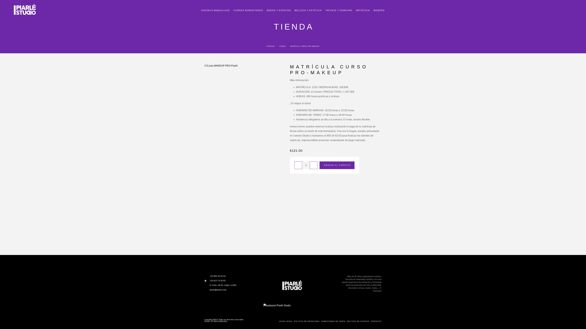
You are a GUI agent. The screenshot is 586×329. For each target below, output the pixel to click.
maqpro (379, 10)
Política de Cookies (358, 321)
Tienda (282, 46)
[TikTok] (303, 301)
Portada (270, 46)
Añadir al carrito (337, 165)
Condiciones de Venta (333, 321)
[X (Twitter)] (296, 301)
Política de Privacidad (307, 321)
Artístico (363, 10)
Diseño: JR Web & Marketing (215, 321)
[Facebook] (283, 301)
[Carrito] (577, 10)
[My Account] (570, 10)
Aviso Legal (286, 321)
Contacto (376, 321)
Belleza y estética (308, 10)
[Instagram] (289, 301)
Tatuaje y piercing (338, 10)
